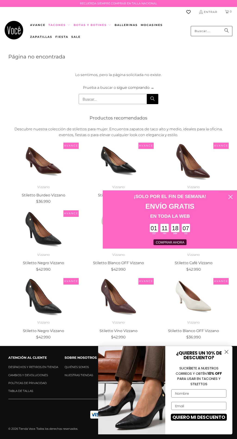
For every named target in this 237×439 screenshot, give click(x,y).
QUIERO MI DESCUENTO (198, 417)
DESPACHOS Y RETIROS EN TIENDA (33, 367)
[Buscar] (226, 31)
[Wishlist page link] (191, 12)
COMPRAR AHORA (170, 242)
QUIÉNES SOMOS (77, 367)
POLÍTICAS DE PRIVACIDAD (27, 383)
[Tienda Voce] (14, 31)
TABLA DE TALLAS (20, 391)
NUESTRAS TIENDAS (79, 375)
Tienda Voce (27, 428)
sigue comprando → (135, 87)
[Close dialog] (230, 197)
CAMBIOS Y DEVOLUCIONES (28, 375)
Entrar (210, 12)
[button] (59, 25)
